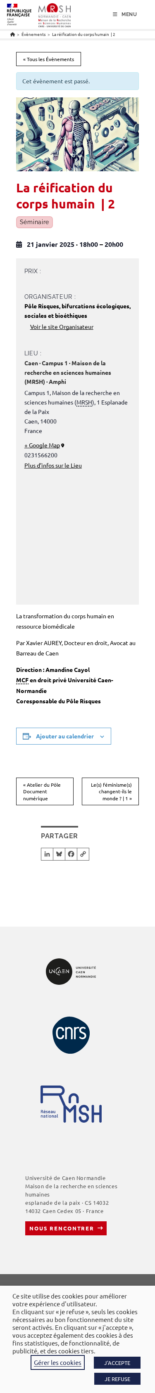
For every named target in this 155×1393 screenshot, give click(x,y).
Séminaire (34, 222)
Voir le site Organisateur (61, 326)
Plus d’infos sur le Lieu (53, 465)
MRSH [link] (84, 402)
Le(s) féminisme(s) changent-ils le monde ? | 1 (111, 791)
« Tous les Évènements (48, 59)
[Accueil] (12, 34)
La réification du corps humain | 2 (83, 34)
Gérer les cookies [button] (57, 1362)
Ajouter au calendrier (65, 736)
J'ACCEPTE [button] (117, 1362)
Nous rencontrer (61, 1228)
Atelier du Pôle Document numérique (42, 791)
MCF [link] (22, 679)
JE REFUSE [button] (117, 1378)
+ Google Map (42, 445)
